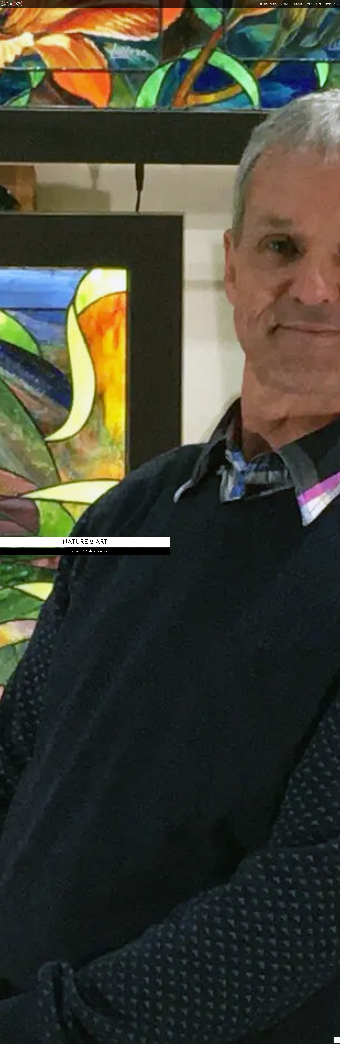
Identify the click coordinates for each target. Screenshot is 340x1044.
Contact (328, 4)
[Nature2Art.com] (12, 4)
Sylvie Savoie (297, 4)
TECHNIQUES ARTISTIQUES (268, 4)
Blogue (318, 4)
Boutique (309, 4)
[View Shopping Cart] (337, 4)
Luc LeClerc (285, 4)
